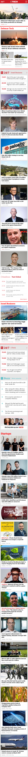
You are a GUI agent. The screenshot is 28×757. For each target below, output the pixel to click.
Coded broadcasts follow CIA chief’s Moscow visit (15, 286)
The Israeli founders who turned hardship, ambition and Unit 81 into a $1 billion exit (16, 283)
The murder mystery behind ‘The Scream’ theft (14, 295)
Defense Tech (7, 28)
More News (23, 299)
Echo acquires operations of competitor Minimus (13, 397)
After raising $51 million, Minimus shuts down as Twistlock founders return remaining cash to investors (15, 390)
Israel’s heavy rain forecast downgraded (13, 291)
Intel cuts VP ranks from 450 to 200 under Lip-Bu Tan (15, 383)
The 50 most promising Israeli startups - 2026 (13, 412)
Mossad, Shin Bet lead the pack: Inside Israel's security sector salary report (15, 405)
